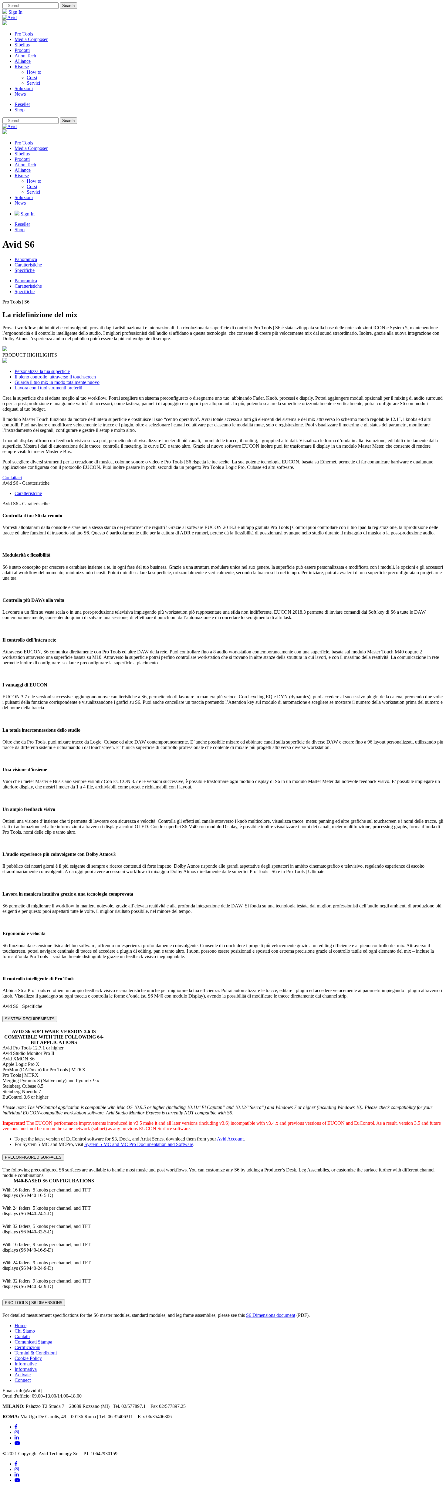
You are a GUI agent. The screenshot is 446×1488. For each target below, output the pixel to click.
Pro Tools (24, 33)
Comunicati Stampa (33, 1341)
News (20, 94)
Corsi (32, 77)
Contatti (22, 1336)
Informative (26, 1363)
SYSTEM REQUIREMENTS (30, 1019)
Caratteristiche (28, 264)
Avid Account (230, 1138)
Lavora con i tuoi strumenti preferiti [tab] (48, 387)
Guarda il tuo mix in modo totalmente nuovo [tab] (57, 382)
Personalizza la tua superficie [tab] (42, 371)
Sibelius (22, 44)
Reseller (22, 104)
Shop (20, 109)
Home (20, 1325)
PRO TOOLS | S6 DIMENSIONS (34, 1302)
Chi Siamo (25, 1331)
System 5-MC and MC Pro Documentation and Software (138, 1144)
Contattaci (12, 477)
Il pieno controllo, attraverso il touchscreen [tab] (55, 376)
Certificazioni (27, 1347)
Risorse (22, 66)
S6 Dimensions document (270, 1315)
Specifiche (25, 270)
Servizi (33, 83)
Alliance (23, 61)
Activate (23, 1374)
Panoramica (26, 259)
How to (34, 72)
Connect (23, 1380)
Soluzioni (24, 88)
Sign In (14, 12)
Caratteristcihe (28, 493)
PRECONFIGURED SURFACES (33, 1157)
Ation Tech (25, 55)
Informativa (26, 1369)
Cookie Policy (28, 1358)
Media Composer (31, 39)
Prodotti (22, 50)
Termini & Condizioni (36, 1352)
